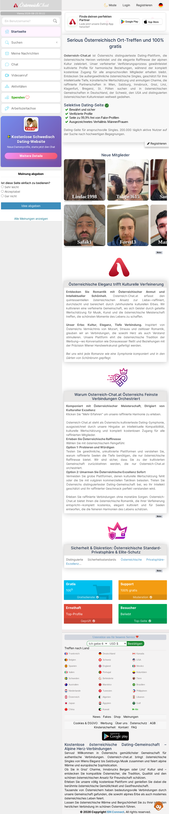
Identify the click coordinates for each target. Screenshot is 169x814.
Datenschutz (138, 723)
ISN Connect (115, 812)
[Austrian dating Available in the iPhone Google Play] (115, 733)
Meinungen (130, 716)
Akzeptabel (12, 191)
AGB (153, 723)
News (96, 716)
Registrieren (144, 5)
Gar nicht (11, 196)
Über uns (121, 723)
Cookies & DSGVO (85, 723)
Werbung (106, 723)
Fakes (107, 716)
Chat (33, 5)
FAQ (134, 727)
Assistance (158, 806)
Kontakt (123, 727)
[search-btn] (55, 21)
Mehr (159, 253)
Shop (117, 716)
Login (126, 5)
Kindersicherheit (105, 727)
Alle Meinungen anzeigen (31, 218)
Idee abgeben (30, 206)
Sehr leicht (12, 187)
